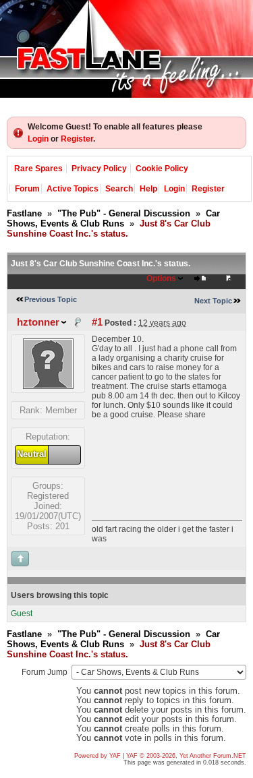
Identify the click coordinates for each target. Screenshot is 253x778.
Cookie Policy (162, 168)
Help (148, 188)
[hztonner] (48, 386)
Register (77, 139)
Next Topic (213, 301)
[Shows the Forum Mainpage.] (126, 49)
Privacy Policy (99, 168)
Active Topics (73, 188)
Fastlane (24, 213)
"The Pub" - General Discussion (123, 213)
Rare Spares (38, 168)
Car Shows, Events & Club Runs (113, 218)
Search (119, 188)
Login (38, 139)
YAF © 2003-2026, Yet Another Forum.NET (186, 755)
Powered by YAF (97, 755)
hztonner (38, 322)
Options (161, 278)
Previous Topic (50, 299)
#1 (97, 322)
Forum (27, 188)
